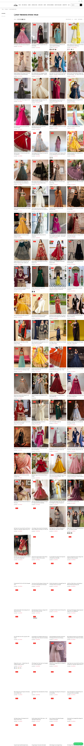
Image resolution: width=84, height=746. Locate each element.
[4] (22, 19)
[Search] (81, 5)
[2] (19, 19)
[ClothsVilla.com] (15, 5)
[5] (24, 19)
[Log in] (79, 1)
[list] (18, 19)
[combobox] (76, 5)
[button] (81, 1)
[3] (20, 19)
